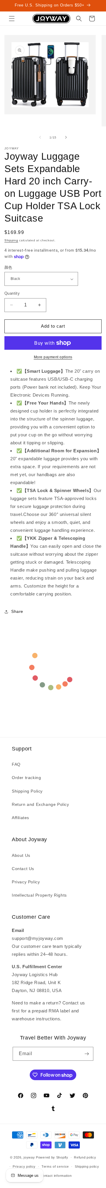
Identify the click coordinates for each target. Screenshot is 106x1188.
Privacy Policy (26, 882)
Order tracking (26, 777)
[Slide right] (65, 137)
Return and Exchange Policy (40, 804)
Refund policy (85, 1157)
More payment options (53, 357)
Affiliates (20, 817)
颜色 (8, 267)
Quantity (12, 293)
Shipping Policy (27, 791)
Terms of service (55, 1166)
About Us (21, 855)
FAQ (16, 764)
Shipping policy (87, 1166)
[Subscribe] (86, 1054)
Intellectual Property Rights (39, 895)
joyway (29, 1157)
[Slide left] (40, 137)
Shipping (11, 240)
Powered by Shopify (52, 1157)
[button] (11, 18)
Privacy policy (24, 1166)
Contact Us (23, 868)
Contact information (56, 1175)
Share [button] (17, 611)
